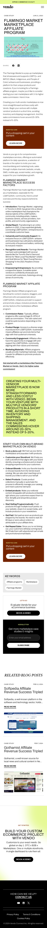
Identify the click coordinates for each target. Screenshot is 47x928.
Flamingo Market (14, 588)
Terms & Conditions (31, 914)
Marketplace (31, 582)
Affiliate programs (14, 582)
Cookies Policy (23, 918)
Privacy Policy (13, 914)
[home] (8, 7)
